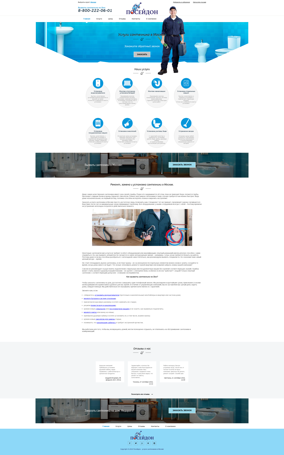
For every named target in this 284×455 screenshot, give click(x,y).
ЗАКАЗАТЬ (142, 54)
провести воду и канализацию (103, 305)
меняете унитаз (90, 312)
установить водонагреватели (107, 295)
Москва (93, 2)
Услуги (99, 19)
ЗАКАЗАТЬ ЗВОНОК (182, 164)
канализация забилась (106, 323)
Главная (86, 19)
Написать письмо (199, 2)
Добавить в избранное (181, 2)
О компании (151, 19)
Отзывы (122, 19)
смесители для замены (105, 319)
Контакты (136, 19)
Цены (110, 19)
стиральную (101, 309)
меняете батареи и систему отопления (100, 298)
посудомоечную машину (119, 309)
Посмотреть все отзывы (140, 394)
